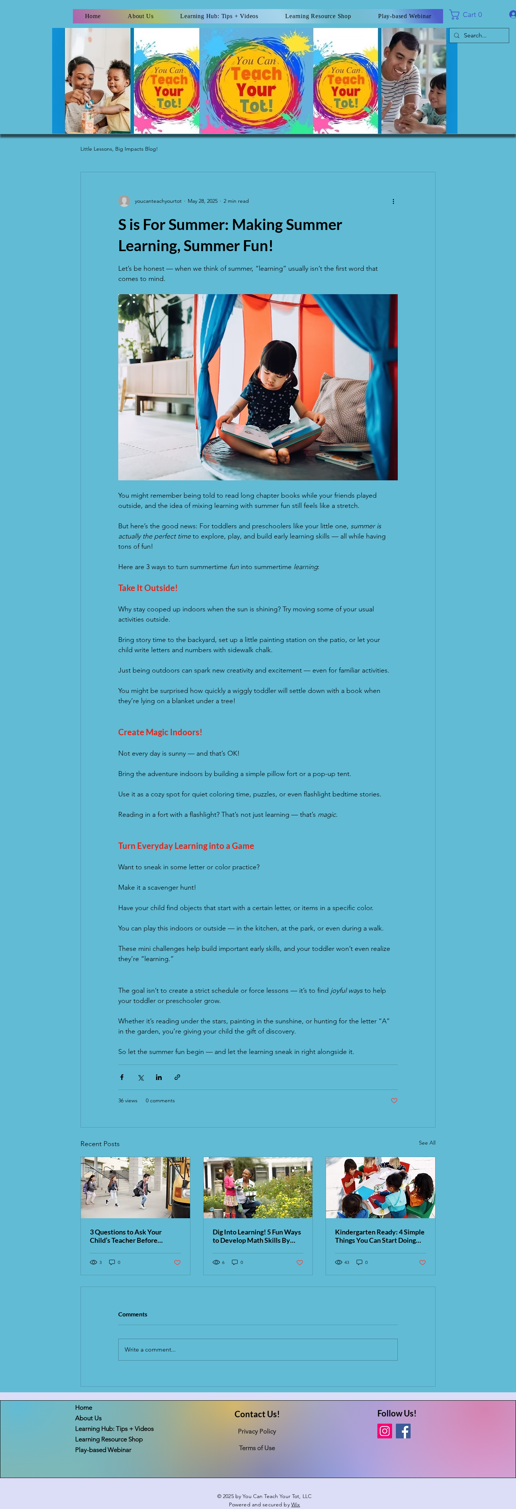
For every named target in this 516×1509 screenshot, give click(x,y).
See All (427, 1142)
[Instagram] (384, 1431)
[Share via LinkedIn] (158, 1077)
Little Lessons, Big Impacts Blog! (119, 148)
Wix (295, 1504)
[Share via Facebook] (121, 1077)
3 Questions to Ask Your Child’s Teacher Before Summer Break (126, 1236)
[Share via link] (177, 1077)
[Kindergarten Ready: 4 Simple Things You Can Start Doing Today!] (380, 1187)
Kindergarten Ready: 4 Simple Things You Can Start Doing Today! (380, 1236)
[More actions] (393, 200)
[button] (469, 14)
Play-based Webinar (101, 1449)
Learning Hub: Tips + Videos (101, 1428)
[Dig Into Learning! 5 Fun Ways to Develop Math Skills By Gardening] (258, 1187)
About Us (88, 1418)
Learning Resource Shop (101, 1439)
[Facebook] (403, 1431)
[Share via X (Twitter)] (140, 1077)
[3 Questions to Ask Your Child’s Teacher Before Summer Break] (135, 1187)
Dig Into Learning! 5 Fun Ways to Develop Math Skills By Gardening (257, 1236)
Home (83, 1407)
